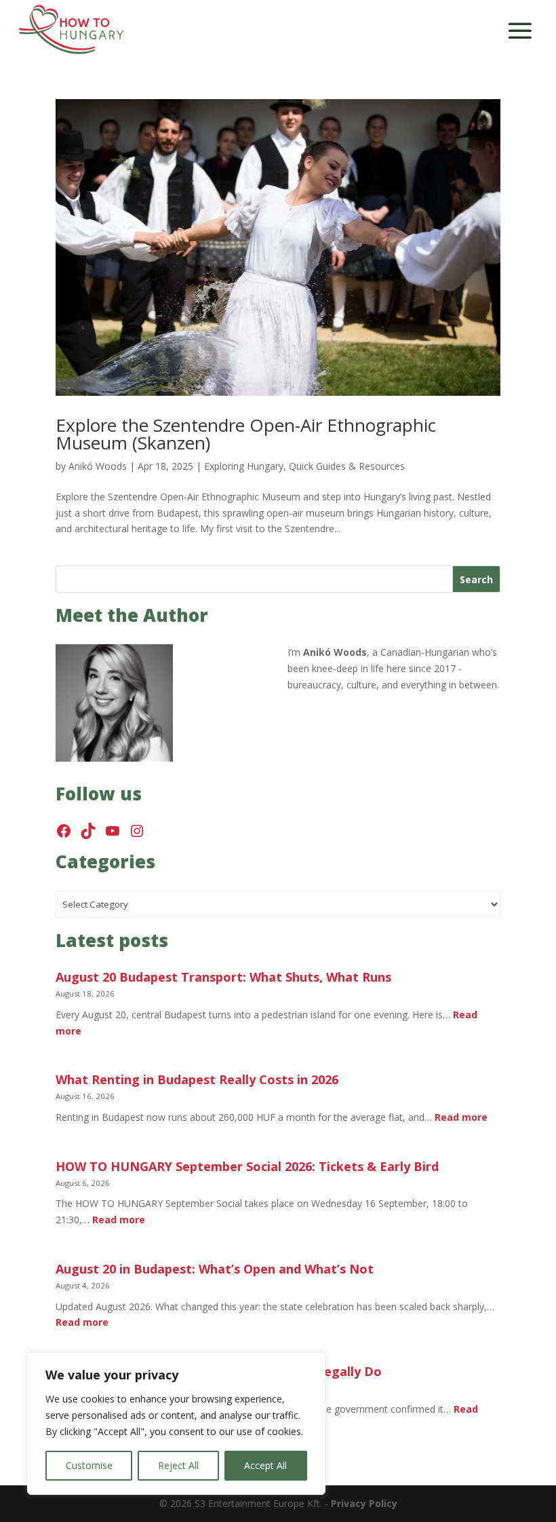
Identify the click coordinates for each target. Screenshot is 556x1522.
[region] (176, 1423)
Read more (461, 1117)
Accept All (265, 1465)
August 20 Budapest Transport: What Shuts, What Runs (223, 977)
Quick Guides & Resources (347, 466)
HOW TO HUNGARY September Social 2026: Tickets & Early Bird (247, 1166)
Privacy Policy (364, 1503)
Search (476, 579)
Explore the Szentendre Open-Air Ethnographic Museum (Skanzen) (246, 434)
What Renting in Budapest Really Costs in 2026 (197, 1080)
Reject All (178, 1465)
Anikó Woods (97, 466)
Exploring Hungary (243, 466)
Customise (89, 1465)
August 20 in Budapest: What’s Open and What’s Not (215, 1269)
